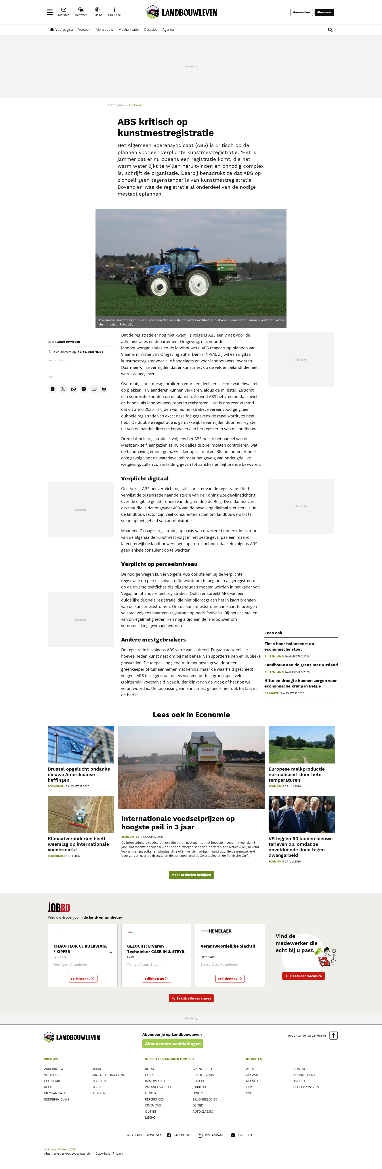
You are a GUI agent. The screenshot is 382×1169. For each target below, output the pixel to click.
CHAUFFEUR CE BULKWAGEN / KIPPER (82, 948)
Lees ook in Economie (191, 714)
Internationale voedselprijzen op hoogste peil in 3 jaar (178, 822)
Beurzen (99, 1093)
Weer (250, 1069)
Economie (129, 837)
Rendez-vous (203, 1075)
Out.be (150, 1111)
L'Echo (150, 1117)
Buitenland (274, 656)
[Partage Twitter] (63, 389)
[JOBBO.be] (59, 907)
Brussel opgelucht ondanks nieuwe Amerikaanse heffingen (79, 774)
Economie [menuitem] (136, 105)
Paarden (99, 1081)
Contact (300, 1069)
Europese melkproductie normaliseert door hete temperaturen (297, 774)
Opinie (97, 1069)
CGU (249, 1093)
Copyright (103, 1153)
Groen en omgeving (108, 1075)
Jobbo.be (200, 1087)
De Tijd (198, 1105)
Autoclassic (203, 1111)
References (154, 1099)
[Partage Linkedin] (84, 389)
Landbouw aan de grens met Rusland (301, 665)
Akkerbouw (53, 1069)
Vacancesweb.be (158, 1087)
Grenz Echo (202, 1069)
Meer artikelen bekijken (191, 875)
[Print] (104, 389)
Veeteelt (51, 1075)
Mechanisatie (55, 1093)
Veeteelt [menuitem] (84, 29)
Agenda (252, 1081)
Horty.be (200, 1093)
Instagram (214, 1135)
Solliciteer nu (80, 979)
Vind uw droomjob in (85, 917)
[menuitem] (63, 12)
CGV (249, 1087)
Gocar (150, 1075)
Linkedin (245, 1135)
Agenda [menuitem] (168, 29)
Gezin (96, 1087)
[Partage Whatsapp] (73, 389)
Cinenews (153, 1105)
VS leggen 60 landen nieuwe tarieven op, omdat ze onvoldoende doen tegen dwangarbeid (301, 847)
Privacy (118, 1153)
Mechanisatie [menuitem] (128, 29)
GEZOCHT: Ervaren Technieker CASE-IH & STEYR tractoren (155, 951)
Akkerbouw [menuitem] (104, 29)
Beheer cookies (306, 1087)
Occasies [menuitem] (150, 29)
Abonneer (324, 12)
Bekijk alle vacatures (194, 998)
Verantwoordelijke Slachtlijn (230, 946)
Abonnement (304, 1075)
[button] (50, 12)
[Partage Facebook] (52, 389)
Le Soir (150, 1093)
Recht (49, 1087)
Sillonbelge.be (205, 1099)
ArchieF (299, 1081)
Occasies (253, 1075)
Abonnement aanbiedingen (173, 1043)
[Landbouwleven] (182, 12)
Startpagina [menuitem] (115, 105)
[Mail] (94, 389)
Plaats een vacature (306, 976)
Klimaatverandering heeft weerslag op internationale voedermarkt (78, 844)
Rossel (150, 1069)
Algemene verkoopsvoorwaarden (68, 1153)
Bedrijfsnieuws (56, 1099)
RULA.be (199, 1081)
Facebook (182, 1135)
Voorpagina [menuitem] (64, 29)
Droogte (271, 693)
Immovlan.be (155, 1081)
